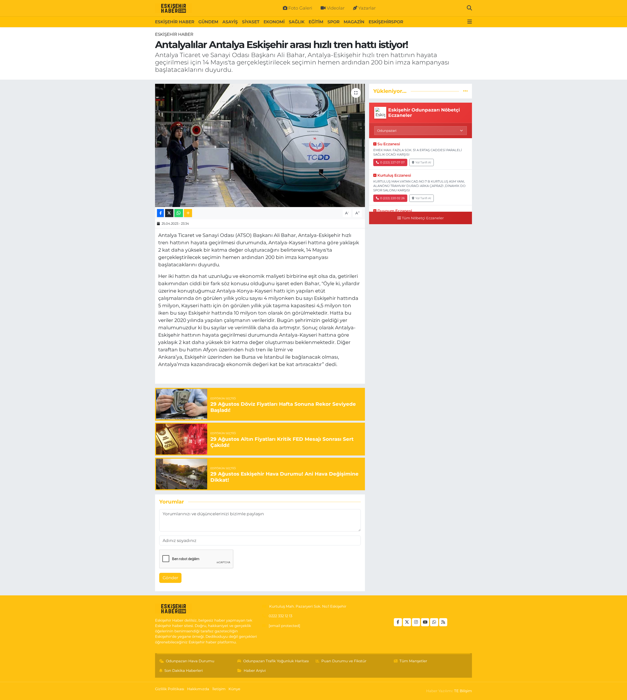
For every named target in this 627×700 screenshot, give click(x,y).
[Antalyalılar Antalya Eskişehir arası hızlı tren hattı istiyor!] (260, 145)
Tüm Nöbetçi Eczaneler (423, 218)
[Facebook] (398, 622)
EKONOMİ (274, 21)
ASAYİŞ (230, 21)
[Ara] (469, 8)
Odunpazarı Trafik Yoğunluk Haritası (276, 661)
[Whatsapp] (434, 622)
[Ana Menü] (469, 22)
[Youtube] (425, 622)
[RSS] (443, 622)
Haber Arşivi (255, 670)
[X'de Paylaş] (169, 213)
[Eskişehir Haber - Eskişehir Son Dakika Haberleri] (173, 8)
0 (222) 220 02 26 (392, 198)
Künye (234, 689)
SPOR (333, 21)
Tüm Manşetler (413, 661)
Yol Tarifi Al (423, 162)
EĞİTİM (316, 21)
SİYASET (250, 21)
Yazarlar (367, 8)
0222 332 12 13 (280, 616)
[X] (407, 622)
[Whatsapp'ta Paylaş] (178, 213)
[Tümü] (465, 90)
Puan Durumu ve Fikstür (343, 661)
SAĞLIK (296, 21)
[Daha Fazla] (188, 213)
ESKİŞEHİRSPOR (386, 21)
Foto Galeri (300, 8)
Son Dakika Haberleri (183, 670)
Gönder (170, 577)
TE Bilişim (463, 691)
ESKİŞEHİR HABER (174, 21)
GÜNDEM (208, 21)
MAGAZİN (354, 21)
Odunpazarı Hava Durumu (190, 661)
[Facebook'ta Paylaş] (160, 213)
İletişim (219, 689)
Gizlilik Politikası (169, 689)
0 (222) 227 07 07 (392, 162)
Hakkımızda (198, 689)
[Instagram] (416, 622)
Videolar (336, 8)
